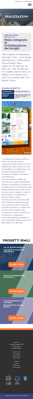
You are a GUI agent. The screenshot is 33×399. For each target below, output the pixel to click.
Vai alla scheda (16, 264)
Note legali (16, 354)
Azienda (16, 361)
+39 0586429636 (27, 1)
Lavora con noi (16, 352)
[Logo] (11, 6)
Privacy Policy (16, 356)
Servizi (16, 363)
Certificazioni (16, 367)
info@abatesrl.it (18, 1)
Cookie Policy (16, 358)
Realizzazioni (16, 365)
